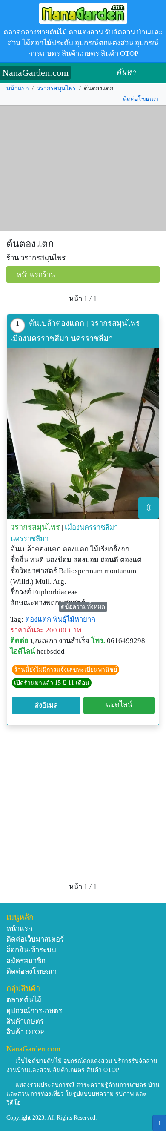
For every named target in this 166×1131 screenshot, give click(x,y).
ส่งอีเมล (46, 705)
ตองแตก (38, 619)
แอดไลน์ (119, 704)
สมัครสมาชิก (26, 961)
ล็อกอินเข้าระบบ (31, 950)
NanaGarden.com (35, 72)
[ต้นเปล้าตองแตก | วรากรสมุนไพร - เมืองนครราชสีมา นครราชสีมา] (83, 433)
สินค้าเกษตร (25, 1021)
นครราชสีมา (29, 538)
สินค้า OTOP (25, 1032)
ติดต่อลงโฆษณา (31, 971)
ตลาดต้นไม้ (23, 1000)
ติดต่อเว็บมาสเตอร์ (35, 939)
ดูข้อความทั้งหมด (83, 606)
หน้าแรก (17, 88)
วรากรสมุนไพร (56, 88)
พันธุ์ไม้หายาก (74, 619)
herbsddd (51, 651)
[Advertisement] (83, 168)
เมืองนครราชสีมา (91, 527)
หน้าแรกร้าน (36, 274)
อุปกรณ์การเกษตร (34, 1011)
